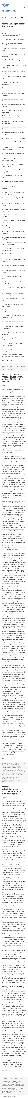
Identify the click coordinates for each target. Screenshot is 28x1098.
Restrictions (10, 778)
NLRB (18, 1088)
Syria (3, 780)
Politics (21, 365)
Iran (8, 774)
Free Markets (21, 764)
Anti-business (17, 1084)
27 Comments (11, 369)
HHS (11, 1087)
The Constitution (11, 780)
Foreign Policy (12, 773)
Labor (7, 776)
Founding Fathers (19, 773)
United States (12, 769)
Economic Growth (16, 763)
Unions (19, 1091)
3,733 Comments (7, 1092)
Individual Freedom (6, 766)
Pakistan (13, 777)
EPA (24, 771)
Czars (8, 770)
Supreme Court (19, 778)
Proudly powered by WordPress (9, 1096)
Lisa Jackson (13, 1088)
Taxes (6, 780)
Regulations (4, 778)
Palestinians (18, 777)
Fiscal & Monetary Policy (12, 764)
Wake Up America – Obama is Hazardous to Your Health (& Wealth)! (13, 378)
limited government (6, 1088)
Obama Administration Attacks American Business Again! (11, 790)
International (17, 365)
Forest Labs (6, 1087)
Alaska (3, 1084)
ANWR (22, 1084)
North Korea (19, 776)
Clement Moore (5, 368)
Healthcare (4, 774)
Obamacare (8, 777)
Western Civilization (9, 781)
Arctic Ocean (5, 1085)
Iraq (11, 774)
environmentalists (19, 771)
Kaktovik (14, 1087)
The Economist (18, 780)
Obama (3, 369)
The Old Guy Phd (9, 11)
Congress (4, 770)
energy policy (12, 771)
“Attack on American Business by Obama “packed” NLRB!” (14, 822)
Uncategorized (15, 366)
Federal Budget (5, 773)
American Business (10, 1084)
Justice (16, 774)
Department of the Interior (18, 1085)
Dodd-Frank (17, 770)
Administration (20, 1082)
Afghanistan (19, 769)
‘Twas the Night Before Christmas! (13, 24)
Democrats (11, 368)
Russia (14, 778)
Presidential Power (15, 1089)
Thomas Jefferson (13, 1091)
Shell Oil (7, 1091)
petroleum (8, 1089)
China (24, 769)
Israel (13, 774)
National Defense (12, 776)
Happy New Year (18, 368)
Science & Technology (7, 366)
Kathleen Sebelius (20, 1087)
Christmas (23, 366)
